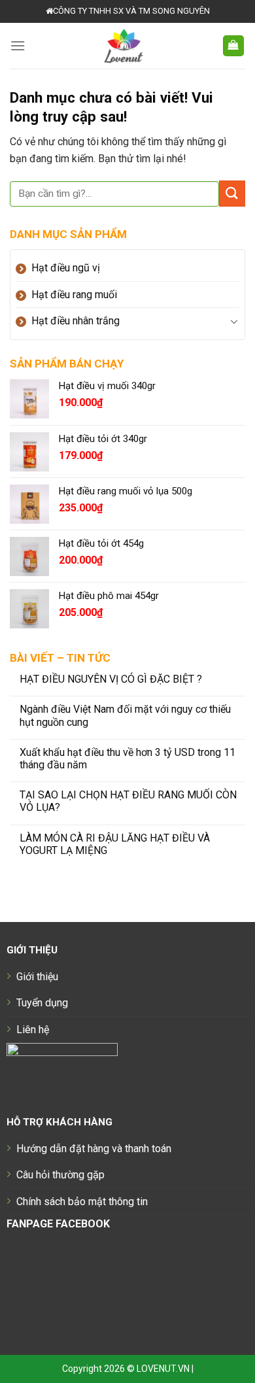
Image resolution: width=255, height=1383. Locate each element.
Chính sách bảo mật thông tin (82, 1201)
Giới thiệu (37, 976)
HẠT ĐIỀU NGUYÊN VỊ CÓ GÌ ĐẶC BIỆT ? (111, 679)
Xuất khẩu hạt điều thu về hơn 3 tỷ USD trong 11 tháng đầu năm (127, 758)
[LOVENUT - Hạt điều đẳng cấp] (123, 46)
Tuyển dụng (42, 1003)
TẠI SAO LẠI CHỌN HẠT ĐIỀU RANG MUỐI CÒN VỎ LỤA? (128, 801)
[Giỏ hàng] (234, 46)
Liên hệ (32, 1029)
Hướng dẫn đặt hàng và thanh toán (93, 1148)
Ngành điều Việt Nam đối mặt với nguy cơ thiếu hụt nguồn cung (125, 715)
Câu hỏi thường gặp (60, 1175)
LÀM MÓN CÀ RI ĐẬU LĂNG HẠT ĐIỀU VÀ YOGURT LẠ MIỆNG (115, 844)
